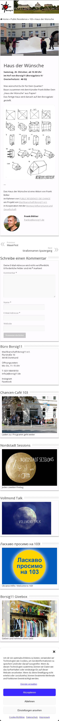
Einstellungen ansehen (30, 710)
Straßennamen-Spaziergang (37, 249)
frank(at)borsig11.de (34, 219)
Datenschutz (32, 717)
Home (5, 19)
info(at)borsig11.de (11, 373)
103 (31, 19)
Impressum (44, 717)
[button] (54, 651)
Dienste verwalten (28, 684)
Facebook (7, 381)
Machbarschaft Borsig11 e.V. (33, 202)
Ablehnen (30, 701)
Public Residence (19, 19)
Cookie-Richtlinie (17, 717)
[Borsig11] (29, 7)
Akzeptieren (29, 692)
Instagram (7, 378)
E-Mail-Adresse (12, 312)
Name (7, 302)
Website (8, 323)
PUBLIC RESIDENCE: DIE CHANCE (35, 198)
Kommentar (10, 272)
